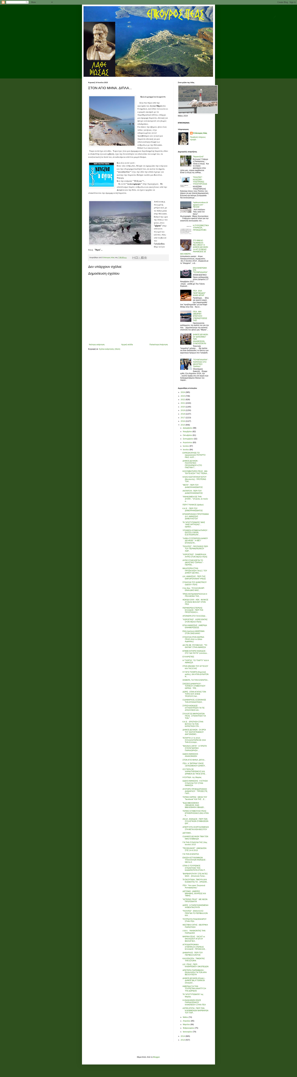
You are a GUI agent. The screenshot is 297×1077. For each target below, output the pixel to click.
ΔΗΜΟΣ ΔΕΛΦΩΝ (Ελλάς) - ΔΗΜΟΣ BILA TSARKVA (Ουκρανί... (194, 980)
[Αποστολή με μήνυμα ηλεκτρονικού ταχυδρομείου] (133, 257)
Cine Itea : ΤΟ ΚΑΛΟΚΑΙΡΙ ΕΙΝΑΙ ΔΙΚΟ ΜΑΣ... (193, 589)
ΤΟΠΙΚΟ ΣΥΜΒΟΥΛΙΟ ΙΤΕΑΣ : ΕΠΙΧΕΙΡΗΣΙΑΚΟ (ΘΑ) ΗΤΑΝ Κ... (196, 813)
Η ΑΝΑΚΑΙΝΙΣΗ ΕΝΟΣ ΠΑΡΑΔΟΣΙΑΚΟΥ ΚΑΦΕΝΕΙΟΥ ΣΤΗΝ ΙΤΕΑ (194, 1002)
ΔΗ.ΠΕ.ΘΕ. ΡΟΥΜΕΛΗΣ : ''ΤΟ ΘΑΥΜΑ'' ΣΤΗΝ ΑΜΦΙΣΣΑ (195, 646)
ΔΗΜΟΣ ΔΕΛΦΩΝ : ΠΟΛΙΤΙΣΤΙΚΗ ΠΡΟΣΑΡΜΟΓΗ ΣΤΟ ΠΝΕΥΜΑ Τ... (192, 464)
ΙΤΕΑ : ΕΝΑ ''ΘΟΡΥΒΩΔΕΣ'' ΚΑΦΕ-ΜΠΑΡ (199, 293)
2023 (183, 396)
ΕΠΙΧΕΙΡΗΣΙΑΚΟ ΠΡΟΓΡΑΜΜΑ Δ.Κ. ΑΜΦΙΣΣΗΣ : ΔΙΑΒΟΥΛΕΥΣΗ (196, 516)
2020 (183, 407)
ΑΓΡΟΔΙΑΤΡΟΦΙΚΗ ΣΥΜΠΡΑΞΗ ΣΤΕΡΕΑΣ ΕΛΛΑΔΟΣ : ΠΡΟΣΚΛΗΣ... (194, 947)
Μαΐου (186, 1017)
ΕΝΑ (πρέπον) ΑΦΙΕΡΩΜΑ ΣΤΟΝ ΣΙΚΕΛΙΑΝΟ (193, 632)
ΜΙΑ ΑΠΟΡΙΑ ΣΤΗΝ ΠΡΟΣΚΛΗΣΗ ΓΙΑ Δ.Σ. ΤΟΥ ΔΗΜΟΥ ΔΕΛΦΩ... (195, 570)
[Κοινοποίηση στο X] (139, 257)
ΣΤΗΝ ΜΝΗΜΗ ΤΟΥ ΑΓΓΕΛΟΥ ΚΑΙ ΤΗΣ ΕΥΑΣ (195, 667)
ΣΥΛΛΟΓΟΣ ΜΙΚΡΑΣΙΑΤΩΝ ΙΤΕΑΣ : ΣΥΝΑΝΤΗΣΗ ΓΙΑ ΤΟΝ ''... (194, 716)
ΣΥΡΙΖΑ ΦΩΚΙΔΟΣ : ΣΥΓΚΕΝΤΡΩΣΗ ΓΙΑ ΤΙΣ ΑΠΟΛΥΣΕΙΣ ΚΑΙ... (193, 708)
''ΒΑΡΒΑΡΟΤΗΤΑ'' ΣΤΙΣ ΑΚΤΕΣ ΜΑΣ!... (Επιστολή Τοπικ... (195, 875)
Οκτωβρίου (188, 435)
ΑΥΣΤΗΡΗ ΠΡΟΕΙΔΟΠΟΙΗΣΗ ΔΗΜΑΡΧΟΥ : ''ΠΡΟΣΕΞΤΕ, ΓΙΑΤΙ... (195, 791)
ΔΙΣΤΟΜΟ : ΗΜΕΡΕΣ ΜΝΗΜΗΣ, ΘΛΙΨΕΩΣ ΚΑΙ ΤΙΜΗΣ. (194, 893)
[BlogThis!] (136, 257)
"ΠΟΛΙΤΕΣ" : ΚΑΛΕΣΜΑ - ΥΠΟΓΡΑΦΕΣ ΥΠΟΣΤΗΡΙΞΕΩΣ (200, 180)
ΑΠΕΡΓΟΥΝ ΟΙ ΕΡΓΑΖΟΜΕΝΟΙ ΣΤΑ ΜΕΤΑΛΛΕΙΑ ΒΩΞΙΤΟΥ (196, 828)
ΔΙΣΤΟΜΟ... (187, 833)
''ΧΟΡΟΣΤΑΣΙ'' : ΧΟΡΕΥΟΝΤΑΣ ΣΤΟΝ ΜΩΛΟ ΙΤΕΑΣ (195, 620)
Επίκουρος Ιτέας (200, 133)
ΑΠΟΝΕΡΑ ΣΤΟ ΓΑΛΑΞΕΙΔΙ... (195, 616)
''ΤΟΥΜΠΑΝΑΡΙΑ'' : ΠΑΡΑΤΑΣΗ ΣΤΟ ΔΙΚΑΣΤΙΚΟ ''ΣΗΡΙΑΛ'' (201, 363)
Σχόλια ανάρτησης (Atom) (109, 349)
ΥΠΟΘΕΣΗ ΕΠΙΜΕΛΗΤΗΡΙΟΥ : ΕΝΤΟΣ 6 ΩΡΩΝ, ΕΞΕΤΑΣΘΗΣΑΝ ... (195, 532)
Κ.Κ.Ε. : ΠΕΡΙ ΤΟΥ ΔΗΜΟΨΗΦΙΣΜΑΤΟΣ (193, 509)
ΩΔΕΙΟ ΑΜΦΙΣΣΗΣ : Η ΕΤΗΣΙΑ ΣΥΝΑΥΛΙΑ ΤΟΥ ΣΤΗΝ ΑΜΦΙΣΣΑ (195, 783)
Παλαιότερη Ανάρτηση (158, 345)
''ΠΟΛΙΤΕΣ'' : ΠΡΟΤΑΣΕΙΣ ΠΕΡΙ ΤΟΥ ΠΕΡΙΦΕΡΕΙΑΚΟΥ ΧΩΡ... (195, 548)
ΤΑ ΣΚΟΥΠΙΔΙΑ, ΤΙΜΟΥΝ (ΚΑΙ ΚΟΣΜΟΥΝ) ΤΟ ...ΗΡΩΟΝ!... (195, 881)
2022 (183, 399)
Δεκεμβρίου (188, 428)
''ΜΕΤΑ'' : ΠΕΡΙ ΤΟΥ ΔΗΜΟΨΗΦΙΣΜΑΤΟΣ (193, 486)
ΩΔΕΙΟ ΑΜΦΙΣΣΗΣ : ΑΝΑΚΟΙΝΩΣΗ (191, 755)
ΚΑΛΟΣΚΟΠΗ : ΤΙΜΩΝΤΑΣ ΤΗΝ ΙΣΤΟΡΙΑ (194, 959)
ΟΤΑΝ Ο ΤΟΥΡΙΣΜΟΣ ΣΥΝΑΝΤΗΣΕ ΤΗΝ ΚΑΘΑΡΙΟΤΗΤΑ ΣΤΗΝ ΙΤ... (194, 868)
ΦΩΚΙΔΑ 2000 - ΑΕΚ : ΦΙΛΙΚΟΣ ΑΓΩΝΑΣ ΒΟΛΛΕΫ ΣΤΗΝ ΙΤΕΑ (195, 602)
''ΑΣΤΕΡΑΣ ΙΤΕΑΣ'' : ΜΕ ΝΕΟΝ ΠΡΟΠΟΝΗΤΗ (195, 900)
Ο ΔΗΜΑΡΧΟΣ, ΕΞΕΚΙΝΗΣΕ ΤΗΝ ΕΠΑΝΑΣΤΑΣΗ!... (194, 701)
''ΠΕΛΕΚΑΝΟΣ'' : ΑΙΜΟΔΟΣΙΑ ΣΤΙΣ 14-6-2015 (194, 849)
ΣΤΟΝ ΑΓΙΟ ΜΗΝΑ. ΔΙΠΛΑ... (194, 760)
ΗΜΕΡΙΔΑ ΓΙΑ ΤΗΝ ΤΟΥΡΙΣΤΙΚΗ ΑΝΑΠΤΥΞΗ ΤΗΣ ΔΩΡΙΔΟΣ (194, 988)
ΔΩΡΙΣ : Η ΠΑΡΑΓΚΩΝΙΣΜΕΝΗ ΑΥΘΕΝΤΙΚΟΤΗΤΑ (195, 906)
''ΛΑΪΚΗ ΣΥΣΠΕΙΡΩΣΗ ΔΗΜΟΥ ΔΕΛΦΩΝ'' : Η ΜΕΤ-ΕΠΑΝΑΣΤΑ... (195, 540)
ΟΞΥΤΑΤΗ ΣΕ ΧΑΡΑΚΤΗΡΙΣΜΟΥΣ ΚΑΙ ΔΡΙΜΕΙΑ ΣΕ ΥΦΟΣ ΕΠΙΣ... (195, 771)
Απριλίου (187, 1021)
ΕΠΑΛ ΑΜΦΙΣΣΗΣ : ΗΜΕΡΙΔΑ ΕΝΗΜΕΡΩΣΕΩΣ (195, 626)
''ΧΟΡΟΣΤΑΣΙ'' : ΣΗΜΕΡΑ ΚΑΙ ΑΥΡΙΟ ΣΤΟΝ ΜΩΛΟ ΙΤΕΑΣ (195, 555)
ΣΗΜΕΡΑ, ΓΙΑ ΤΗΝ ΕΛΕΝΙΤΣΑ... (196, 680)
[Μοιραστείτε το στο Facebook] (142, 257)
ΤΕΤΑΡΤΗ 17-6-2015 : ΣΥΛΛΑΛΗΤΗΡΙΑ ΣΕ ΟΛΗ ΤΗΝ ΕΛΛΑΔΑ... (194, 740)
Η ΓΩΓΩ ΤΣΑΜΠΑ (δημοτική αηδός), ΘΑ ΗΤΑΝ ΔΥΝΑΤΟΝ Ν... (196, 674)
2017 (183, 418)
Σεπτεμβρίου (188, 439)
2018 (183, 414)
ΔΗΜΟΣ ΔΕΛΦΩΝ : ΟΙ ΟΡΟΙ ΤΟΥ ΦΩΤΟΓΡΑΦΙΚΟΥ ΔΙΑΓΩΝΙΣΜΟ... (194, 732)
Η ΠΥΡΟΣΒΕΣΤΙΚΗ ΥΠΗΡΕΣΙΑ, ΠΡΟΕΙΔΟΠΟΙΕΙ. (201, 227)
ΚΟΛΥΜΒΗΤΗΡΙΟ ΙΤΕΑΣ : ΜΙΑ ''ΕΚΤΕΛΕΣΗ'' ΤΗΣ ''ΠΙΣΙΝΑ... (195, 472)
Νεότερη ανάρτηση (97, 345)
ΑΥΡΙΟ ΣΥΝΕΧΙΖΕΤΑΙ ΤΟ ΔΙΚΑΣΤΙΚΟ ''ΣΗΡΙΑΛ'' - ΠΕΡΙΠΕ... (193, 562)
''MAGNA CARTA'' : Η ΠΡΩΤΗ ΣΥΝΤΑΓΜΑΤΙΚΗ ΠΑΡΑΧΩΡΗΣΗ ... (195, 748)
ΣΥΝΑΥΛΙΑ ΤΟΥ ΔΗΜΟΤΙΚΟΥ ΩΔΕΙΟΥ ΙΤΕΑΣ (195, 583)
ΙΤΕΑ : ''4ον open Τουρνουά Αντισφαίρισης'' (194, 886)
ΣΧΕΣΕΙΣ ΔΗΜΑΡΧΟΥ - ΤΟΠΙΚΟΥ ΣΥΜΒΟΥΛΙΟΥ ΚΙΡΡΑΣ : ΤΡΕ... (194, 686)
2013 (183, 1040)
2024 (183, 392)
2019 (183, 410)
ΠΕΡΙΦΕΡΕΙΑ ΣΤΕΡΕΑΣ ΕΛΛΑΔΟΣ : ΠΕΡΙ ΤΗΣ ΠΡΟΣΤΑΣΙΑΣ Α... (193, 610)
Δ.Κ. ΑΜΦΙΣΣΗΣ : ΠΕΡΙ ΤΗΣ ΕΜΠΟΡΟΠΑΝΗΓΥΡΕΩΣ (194, 577)
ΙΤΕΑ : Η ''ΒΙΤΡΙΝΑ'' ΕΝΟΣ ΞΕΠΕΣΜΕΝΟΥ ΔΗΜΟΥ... (194, 764)
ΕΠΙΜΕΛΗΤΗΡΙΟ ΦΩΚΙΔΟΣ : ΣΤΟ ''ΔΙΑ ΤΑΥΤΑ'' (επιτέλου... (195, 652)
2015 (183, 425)
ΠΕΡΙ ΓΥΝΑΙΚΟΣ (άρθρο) (193, 505)
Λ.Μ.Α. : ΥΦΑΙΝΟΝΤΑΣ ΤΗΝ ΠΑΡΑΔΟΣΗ (194, 932)
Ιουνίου (186, 450)
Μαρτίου (186, 1024)
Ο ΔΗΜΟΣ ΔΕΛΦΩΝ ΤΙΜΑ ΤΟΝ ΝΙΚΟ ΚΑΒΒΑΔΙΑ (195, 837)
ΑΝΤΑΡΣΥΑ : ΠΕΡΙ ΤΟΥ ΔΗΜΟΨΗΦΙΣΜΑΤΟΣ (193, 492)
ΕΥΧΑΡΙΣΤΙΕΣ (188, 657)
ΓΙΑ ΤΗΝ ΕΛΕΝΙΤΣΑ (191, 854)
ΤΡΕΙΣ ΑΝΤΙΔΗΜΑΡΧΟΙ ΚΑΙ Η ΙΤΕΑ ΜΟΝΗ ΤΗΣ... (195, 595)
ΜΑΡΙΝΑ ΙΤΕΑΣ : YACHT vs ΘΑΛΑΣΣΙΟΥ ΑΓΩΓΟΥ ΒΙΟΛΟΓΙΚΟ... (194, 939)
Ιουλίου (186, 446)
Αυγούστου (188, 442)
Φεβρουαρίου (189, 1028)
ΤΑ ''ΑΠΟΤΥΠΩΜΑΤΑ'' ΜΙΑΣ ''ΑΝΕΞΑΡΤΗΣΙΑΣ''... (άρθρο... (194, 524)
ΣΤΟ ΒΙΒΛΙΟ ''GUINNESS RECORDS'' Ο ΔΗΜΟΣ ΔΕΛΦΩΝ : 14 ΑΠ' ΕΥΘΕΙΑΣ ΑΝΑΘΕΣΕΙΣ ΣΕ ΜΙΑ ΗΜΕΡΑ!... (194, 247)
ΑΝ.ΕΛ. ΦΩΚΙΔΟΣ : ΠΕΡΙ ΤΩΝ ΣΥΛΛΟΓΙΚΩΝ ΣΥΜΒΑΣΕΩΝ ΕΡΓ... (195, 821)
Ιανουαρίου (188, 1032)
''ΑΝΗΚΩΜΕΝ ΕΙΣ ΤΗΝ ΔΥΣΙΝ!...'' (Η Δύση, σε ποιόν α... (195, 499)
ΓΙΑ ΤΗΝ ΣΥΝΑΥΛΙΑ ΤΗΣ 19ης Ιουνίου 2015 (195, 843)
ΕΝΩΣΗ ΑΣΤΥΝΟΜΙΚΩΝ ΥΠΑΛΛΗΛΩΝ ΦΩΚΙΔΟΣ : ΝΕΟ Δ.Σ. (194, 860)
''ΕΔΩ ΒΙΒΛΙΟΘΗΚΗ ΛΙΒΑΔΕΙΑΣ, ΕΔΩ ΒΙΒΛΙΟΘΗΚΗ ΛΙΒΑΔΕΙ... (194, 805)
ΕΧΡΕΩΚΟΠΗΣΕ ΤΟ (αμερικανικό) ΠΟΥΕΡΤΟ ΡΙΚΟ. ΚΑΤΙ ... (194, 455)
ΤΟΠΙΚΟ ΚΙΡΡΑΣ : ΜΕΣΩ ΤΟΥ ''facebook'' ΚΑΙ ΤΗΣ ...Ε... (195, 798)
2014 (183, 1036)
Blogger (156, 1057)
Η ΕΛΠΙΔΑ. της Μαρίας (192, 777)
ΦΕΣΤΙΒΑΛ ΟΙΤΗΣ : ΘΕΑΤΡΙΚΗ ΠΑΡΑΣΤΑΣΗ (195, 926)
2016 (183, 421)
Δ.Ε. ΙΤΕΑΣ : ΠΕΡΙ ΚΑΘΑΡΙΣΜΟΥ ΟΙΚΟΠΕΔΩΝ (196, 965)
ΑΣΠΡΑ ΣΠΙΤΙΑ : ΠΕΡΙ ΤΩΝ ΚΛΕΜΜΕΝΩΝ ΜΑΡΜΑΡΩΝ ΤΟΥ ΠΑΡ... (195, 1010)
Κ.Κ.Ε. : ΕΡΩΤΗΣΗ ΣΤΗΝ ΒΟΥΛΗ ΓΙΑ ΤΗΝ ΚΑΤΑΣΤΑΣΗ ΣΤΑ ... (193, 724)
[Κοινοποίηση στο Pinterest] (145, 257)
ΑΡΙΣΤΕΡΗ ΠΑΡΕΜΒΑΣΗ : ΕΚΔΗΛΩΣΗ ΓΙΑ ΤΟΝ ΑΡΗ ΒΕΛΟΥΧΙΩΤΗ (195, 972)
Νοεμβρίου (187, 431)
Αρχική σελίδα (127, 345)
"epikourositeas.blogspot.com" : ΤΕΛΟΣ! (200, 204)
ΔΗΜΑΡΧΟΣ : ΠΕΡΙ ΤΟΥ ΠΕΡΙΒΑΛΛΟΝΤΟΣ (193, 954)
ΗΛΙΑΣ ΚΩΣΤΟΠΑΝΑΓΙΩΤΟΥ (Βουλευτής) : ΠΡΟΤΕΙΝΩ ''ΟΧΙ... (195, 479)
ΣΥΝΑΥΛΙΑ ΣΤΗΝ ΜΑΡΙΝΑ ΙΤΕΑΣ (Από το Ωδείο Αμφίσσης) (193, 639)
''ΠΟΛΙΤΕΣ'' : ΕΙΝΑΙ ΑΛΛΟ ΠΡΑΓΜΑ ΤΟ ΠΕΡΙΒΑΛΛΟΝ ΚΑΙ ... (195, 913)
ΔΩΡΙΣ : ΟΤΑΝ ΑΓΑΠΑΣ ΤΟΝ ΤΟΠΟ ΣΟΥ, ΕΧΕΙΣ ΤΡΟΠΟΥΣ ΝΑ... (194, 694)
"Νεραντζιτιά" (198, 157)
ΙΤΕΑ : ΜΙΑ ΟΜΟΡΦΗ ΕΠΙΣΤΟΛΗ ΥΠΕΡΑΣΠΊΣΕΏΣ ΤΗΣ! (200, 316)
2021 (183, 403)
